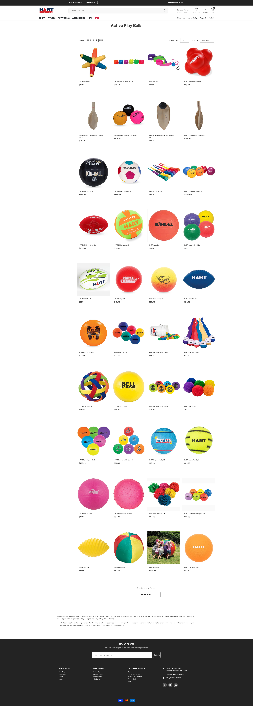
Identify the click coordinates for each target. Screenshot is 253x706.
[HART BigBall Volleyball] (128, 225)
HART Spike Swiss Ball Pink (123, 513)
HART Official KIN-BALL (87, 191)
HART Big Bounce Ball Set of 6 (159, 406)
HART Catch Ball (84, 81)
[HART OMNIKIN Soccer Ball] (128, 171)
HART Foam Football (190, 299)
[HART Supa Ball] (163, 225)
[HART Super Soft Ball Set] (198, 225)
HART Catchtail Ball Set (191, 352)
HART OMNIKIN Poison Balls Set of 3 (126, 135)
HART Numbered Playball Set (123, 460)
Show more (146, 595)
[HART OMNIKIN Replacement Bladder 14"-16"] (163, 115)
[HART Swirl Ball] (93, 547)
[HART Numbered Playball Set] (128, 440)
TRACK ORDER (143, 2)
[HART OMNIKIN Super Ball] (93, 225)
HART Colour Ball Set (121, 352)
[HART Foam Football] (198, 279)
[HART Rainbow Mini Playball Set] (198, 494)
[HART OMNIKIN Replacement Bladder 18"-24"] (93, 115)
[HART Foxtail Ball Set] (163, 171)
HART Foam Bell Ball (120, 406)
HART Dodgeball (119, 299)
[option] (126, 2)
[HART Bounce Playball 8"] (163, 440)
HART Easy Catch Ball (86, 406)
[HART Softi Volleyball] (93, 494)
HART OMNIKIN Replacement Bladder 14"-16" (161, 136)
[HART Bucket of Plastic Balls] (163, 332)
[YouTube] (176, 685)
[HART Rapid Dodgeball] (93, 332)
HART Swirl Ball (84, 567)
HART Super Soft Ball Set (192, 245)
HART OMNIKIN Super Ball (87, 245)
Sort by (195, 40)
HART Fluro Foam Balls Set (87, 460)
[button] (88, 40)
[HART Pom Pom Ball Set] (163, 494)
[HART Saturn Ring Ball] (198, 440)
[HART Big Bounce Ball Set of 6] (163, 386)
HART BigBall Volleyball (121, 245)
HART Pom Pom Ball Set (157, 513)
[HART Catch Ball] (93, 62)
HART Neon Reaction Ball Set (123, 81)
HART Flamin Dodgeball (156, 299)
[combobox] (115, 10)
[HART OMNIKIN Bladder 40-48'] (198, 115)
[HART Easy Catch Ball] (93, 386)
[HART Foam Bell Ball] (128, 386)
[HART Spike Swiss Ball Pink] (128, 494)
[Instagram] (170, 685)
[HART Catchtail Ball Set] (198, 332)
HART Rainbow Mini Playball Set (194, 513)
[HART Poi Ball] (163, 62)
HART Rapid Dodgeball (86, 352)
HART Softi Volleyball (85, 513)
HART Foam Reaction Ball (192, 81)
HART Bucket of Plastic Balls (158, 352)
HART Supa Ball (154, 245)
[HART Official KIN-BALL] (93, 171)
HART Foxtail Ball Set (156, 191)
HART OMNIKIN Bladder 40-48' (194, 135)
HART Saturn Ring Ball (191, 460)
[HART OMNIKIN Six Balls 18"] (198, 171)
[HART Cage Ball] (163, 547)
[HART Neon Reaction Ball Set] (128, 62)
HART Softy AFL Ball (85, 299)
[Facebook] (165, 685)
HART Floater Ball (119, 567)
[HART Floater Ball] (128, 547)
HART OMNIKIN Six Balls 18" (193, 191)
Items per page (172, 40)
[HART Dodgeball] (128, 279)
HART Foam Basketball (191, 567)
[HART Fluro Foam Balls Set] (93, 440)
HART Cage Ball (154, 567)
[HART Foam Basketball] (198, 547)
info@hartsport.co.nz (173, 678)
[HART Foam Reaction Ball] (198, 62)
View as (82, 40)
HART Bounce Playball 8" (157, 460)
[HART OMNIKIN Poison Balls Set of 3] (128, 115)
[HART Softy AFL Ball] (93, 279)
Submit (157, 655)
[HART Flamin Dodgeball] (163, 279)
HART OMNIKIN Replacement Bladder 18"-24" (91, 136)
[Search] (118, 10)
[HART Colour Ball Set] (128, 332)
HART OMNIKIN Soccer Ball (123, 191)
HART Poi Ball (153, 81)
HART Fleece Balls (190, 406)
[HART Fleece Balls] (198, 386)
